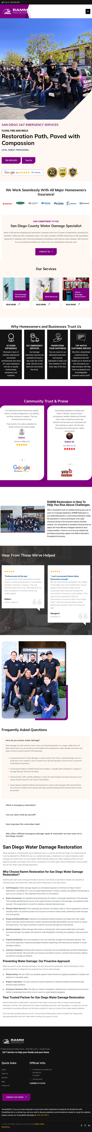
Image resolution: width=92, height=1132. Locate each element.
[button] (3, 627)
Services (4, 1077)
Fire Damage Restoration (20, 295)
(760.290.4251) (43, 1115)
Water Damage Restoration (80, 294)
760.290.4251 (15, 2)
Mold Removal (51, 296)
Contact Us (5, 1085)
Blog (3, 1082)
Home (4, 1070)
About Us (5, 1073)
